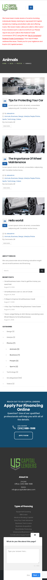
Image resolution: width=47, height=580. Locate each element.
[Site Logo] (9, 7)
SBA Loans (23, 515)
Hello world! (15, 220)
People (32, 116)
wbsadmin (10, 113)
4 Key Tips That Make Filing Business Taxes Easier (22, 307)
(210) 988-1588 (26, 484)
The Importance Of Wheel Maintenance (24, 160)
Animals (8, 116)
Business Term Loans (23, 523)
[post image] (23, 86)
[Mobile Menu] (31, 8)
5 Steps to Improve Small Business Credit (19, 299)
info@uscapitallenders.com (23, 489)
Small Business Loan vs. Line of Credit (18, 292)
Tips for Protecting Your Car (25, 100)
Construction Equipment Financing (23, 535)
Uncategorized (12, 378)
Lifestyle (27, 116)
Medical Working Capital (23, 517)
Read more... (6, 126)
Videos (18, 119)
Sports (4, 119)
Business (14, 116)
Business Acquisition (23, 526)
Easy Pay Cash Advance (23, 520)
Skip (28, 575)
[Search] (42, 271)
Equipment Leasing (23, 512)
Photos (37, 116)
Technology (11, 119)
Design (20, 116)
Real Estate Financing (23, 529)
